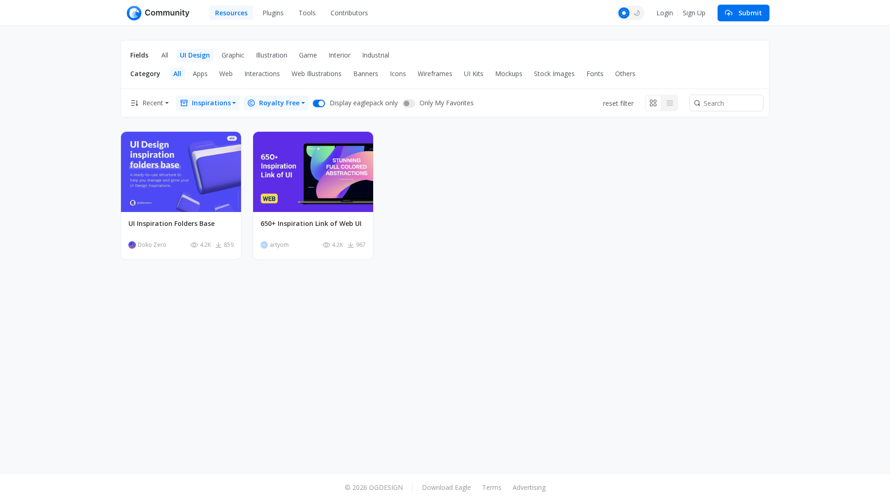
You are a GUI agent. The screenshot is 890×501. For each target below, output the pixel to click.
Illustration (271, 55)
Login (664, 12)
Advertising (529, 487)
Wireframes (435, 73)
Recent (152, 102)
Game (308, 55)
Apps (200, 73)
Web (226, 73)
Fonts (595, 73)
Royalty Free (279, 102)
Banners (365, 73)
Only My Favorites (447, 102)
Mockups (508, 73)
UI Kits (473, 73)
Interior (339, 55)
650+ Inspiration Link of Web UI (311, 223)
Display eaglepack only (364, 102)
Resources (231, 12)
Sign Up (694, 12)
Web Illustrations (317, 73)
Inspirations (211, 102)
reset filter (618, 103)
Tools (307, 12)
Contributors (349, 12)
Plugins (273, 12)
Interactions (262, 73)
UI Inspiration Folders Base (171, 223)
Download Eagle (446, 487)
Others (625, 73)
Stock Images (554, 73)
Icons (398, 73)
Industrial (375, 55)
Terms (492, 487)
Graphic (233, 55)
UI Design (195, 55)
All (164, 55)
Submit (750, 12)
